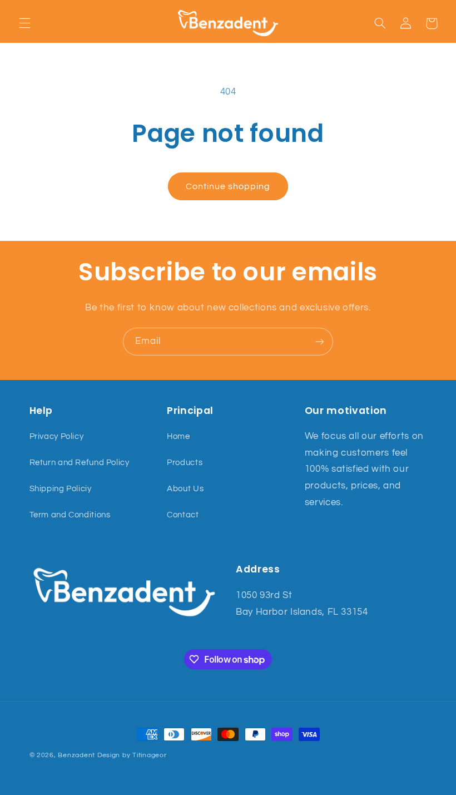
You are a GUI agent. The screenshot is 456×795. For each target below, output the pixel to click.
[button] (24, 23)
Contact (183, 515)
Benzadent (76, 755)
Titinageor (149, 755)
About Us (185, 489)
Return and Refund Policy (79, 462)
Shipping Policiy (60, 489)
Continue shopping (228, 186)
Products (184, 462)
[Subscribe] (320, 341)
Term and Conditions (70, 515)
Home (178, 436)
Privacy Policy (56, 436)
